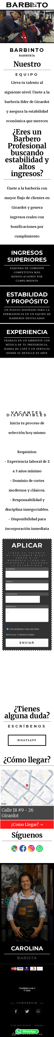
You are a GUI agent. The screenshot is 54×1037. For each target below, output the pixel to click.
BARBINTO (27, 5)
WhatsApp (27, 740)
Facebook (15, 1011)
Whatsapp (27, 1031)
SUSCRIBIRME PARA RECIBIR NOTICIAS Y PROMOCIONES (22, 632)
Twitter (27, 1011)
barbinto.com (27, 988)
